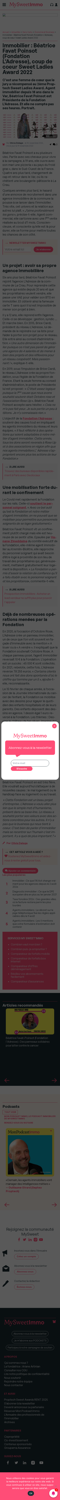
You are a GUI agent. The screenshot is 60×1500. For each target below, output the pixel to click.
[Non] (56, 1486)
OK (30, 1493)
